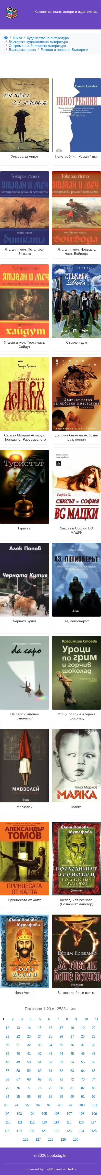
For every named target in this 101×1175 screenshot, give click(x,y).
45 (72, 1053)
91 (83, 1096)
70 (50, 1079)
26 (61, 1036)
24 (39, 1036)
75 (7, 1088)
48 (7, 1062)
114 (56, 1122)
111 (20, 1122)
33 (39, 1045)
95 (27, 1105)
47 (93, 1053)
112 (32, 1122)
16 (50, 1028)
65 (93, 1071)
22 (18, 1036)
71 (61, 1079)
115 (68, 1122)
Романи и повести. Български (64, 50)
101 (94, 1105)
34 (50, 1045)
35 (61, 1045)
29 (93, 1036)
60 (39, 1071)
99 (70, 1105)
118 (6, 1131)
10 (86, 1019)
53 (61, 1062)
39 (7, 1053)
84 (7, 1096)
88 (50, 1096)
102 (6, 1114)
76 (18, 1088)
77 (29, 1088)
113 (44, 1122)
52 (50, 1062)
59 (29, 1071)
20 (93, 1028)
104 (31, 1114)
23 (29, 1036)
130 (75, 1139)
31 (18, 1045)
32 (29, 1045)
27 (72, 1036)
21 (7, 1036)
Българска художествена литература (38, 42)
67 (18, 1079)
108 (81, 1114)
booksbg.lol (57, 1155)
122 (56, 1131)
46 (83, 1053)
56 (93, 1062)
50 (29, 1062)
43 (50, 1053)
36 (72, 1045)
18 (72, 1028)
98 (59, 1105)
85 (18, 1096)
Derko (71, 1169)
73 (83, 1079)
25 (50, 1036)
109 (94, 1114)
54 (72, 1062)
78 (39, 1088)
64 (83, 1071)
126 (25, 1139)
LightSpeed (53, 1169)
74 (93, 1079)
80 (61, 1088)
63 (72, 1071)
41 (29, 1053)
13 (18, 1028)
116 (81, 1122)
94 (16, 1105)
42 (39, 1053)
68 (29, 1079)
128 (50, 1139)
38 (93, 1045)
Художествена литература (48, 38)
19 (83, 1028)
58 (18, 1071)
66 (7, 1079)
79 (50, 1088)
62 (61, 1071)
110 (7, 1122)
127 (38, 1139)
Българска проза (22, 50)
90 (72, 1096)
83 (93, 1088)
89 (61, 1096)
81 (72, 1088)
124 (81, 1131)
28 (83, 1036)
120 (31, 1131)
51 (39, 1062)
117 (93, 1122)
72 (72, 1079)
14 (29, 1028)
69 (39, 1079)
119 (19, 1131)
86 (29, 1096)
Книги (17, 38)
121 (44, 1131)
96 (38, 1105)
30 (7, 1045)
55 (83, 1062)
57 (7, 1071)
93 (5, 1105)
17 (61, 1028)
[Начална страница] (12, 12)
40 (18, 1053)
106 (56, 1114)
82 (83, 1088)
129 (63, 1139)
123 (69, 1131)
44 (61, 1053)
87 (39, 1096)
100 (82, 1105)
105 (44, 1114)
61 (50, 1071)
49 (18, 1062)
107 (69, 1114)
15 (39, 1028)
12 (7, 1028)
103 (19, 1114)
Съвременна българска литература (37, 46)
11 (96, 1019)
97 (48, 1105)
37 (83, 1045)
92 (93, 1096)
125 (94, 1131)
